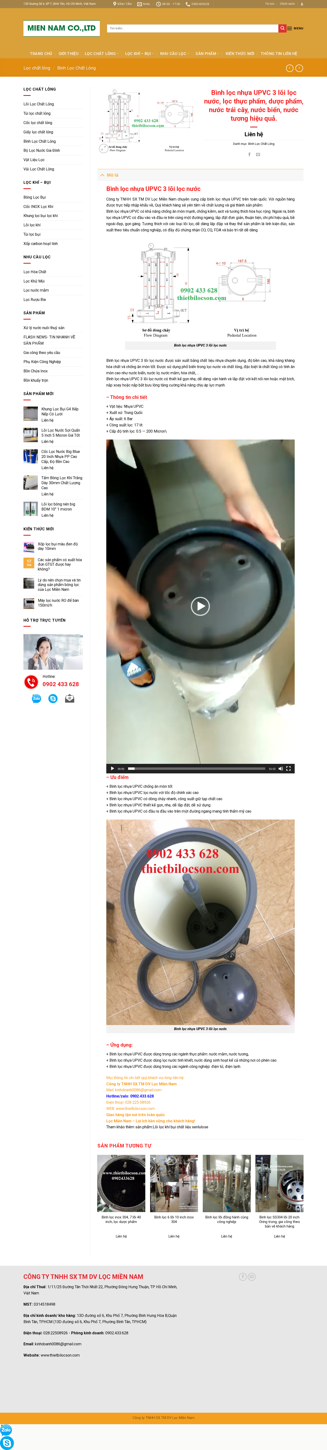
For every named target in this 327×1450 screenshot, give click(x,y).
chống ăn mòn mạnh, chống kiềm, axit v (194, 211)
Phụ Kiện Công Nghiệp (42, 361)
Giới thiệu (69, 53)
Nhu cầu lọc (173, 53)
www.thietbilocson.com (60, 1355)
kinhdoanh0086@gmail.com (58, 1344)
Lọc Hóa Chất (34, 272)
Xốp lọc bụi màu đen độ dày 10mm (58, 546)
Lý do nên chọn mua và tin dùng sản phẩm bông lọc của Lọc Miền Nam (59, 585)
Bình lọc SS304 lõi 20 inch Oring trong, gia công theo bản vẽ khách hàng (279, 1221)
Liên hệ (47, 420)
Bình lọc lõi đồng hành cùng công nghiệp (226, 1219)
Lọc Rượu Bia (34, 299)
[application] (200, 606)
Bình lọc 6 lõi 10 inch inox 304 (174, 1219)
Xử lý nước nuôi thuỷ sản (43, 328)
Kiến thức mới (240, 53)
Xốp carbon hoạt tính (40, 243)
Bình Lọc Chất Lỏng (76, 68)
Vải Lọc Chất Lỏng (38, 169)
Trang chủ (41, 53)
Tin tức (270, 3)
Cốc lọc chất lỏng (37, 122)
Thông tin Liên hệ (279, 53)
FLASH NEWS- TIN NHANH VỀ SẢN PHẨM (49, 340)
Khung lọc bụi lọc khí (40, 215)
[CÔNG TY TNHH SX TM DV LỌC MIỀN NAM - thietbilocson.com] (61, 28)
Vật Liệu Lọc (34, 159)
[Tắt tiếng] (280, 768)
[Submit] (282, 28)
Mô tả (112, 175)
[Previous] (97, 1201)
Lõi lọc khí (31, 225)
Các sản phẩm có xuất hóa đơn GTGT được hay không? (60, 564)
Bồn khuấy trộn (35, 380)
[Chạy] (112, 768)
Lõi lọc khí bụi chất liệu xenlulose (180, 1127)
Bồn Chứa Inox (35, 371)
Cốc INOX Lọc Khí (38, 206)
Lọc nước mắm (36, 290)
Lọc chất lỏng (100, 53)
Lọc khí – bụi (138, 53)
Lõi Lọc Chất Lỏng (38, 104)
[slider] (196, 768)
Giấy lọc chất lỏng (38, 132)
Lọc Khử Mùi (34, 281)
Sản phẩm (206, 53)
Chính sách (287, 3)
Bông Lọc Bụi (34, 197)
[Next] (303, 1201)
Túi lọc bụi (31, 234)
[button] (200, 606)
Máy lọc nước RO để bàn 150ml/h (58, 602)
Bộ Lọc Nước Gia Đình (41, 150)
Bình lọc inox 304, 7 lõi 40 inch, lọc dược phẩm (121, 1219)
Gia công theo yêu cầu (41, 352)
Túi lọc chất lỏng (37, 113)
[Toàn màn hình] (288, 768)
